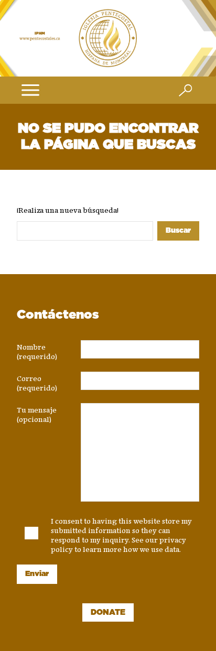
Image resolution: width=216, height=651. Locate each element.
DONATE (108, 612)
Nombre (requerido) (37, 349)
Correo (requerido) (37, 381)
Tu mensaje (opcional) (37, 412)
